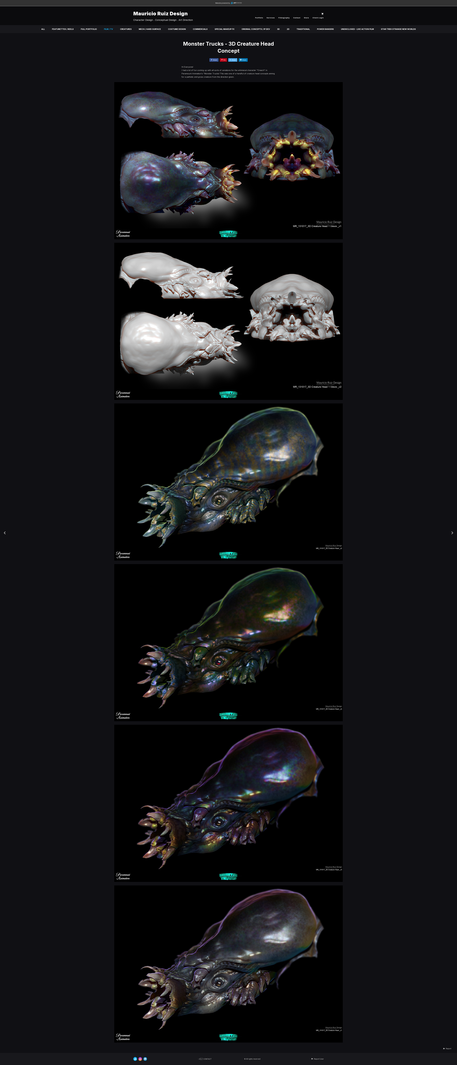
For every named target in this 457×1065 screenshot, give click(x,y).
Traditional (303, 29)
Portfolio (259, 18)
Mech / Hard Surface (150, 29)
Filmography (284, 18)
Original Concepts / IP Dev (256, 29)
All (43, 29)
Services (271, 18)
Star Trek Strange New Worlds (398, 29)
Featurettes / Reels (63, 29)
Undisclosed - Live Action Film (357, 29)
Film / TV (108, 29)
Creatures (126, 29)
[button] (447, 1048)
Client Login (318, 18)
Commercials (200, 29)
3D (278, 29)
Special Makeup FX (224, 29)
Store (306, 18)
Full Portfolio (89, 29)
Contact (296, 18)
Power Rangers (325, 29)
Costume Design (177, 29)
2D (288, 29)
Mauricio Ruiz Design (160, 13)
